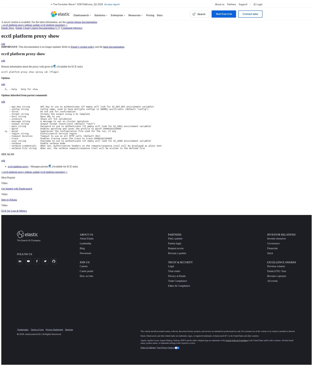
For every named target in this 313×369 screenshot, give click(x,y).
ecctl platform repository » (53, 25)
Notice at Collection (148, 348)
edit (3, 44)
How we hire (86, 276)
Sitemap (69, 329)
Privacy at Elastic (177, 276)
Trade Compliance (177, 281)
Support (243, 4)
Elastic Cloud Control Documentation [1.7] (38, 28)
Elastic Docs (7, 28)
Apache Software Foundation (236, 340)
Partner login (174, 243)
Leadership (85, 243)
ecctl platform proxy (18, 166)
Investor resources (276, 238)
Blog (82, 248)
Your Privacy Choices (165, 348)
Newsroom (85, 253)
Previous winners (276, 266)
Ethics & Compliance (179, 285)
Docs (160, 15)
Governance (273, 243)
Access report (111, 4)
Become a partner (177, 253)
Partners (231, 4)
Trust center (174, 271)
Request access (176, 248)
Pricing (150, 15)
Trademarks (23, 329)
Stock (270, 253)
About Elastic (87, 238)
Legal (171, 266)
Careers (84, 266)
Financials (272, 248)
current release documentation (81, 22)
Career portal (86, 271)
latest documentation (113, 46)
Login (259, 4)
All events (272, 281)
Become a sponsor (276, 276)
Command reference (71, 28)
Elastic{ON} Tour (276, 271)
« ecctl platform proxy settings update (20, 25)
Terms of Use (37, 329)
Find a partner (175, 238)
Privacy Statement (54, 329)
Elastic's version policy (82, 46)
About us (219, 4)
